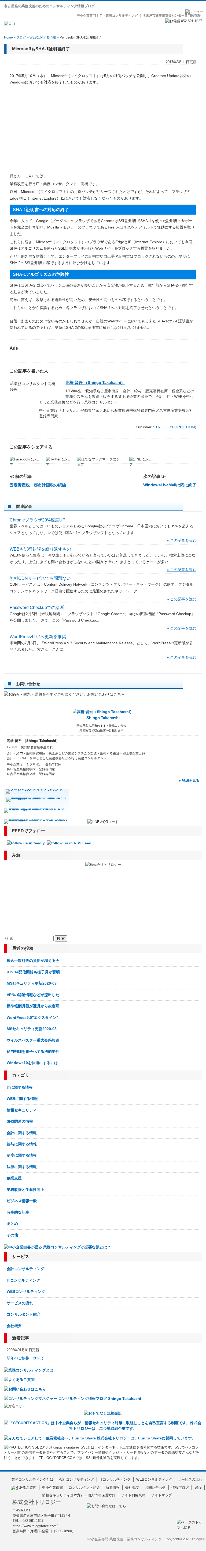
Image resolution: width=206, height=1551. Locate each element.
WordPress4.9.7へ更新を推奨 (38, 636)
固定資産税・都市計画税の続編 (38, 485)
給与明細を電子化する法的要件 (33, 1051)
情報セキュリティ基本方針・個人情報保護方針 (78, 1495)
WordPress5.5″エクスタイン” (32, 1017)
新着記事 (20, 1338)
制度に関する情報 (22, 1155)
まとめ (12, 1223)
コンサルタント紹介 (24, 1314)
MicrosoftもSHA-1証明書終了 (41, 49)
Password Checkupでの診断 (37, 607)
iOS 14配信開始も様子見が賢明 (33, 972)
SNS (198, 1487)
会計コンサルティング (25, 1269)
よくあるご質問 (24, 1487)
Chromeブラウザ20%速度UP (37, 520)
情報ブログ (180, 1487)
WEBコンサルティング (26, 1291)
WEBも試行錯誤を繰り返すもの (40, 549)
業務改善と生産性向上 (25, 1189)
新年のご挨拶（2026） (26, 1358)
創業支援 (14, 1178)
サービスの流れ (20, 1303)
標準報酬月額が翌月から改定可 (33, 1006)
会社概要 (14, 1326)
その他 (12, 1235)
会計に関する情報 (22, 1133)
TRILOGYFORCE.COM (175, 427)
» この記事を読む (181, 541)
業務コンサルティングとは (32, 1479)
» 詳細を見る (189, 781)
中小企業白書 (52, 1487)
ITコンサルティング (23, 1280)
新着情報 (113, 1487)
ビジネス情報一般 (22, 1201)
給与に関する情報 (22, 1144)
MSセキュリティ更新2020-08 (32, 1029)
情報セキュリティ (22, 1110)
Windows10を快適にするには (32, 1063)
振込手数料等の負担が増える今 (33, 960)
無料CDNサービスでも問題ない (40, 578)
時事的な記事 (18, 1212)
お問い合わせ (155, 1487)
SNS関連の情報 (20, 1121)
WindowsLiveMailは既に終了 (169, 485)
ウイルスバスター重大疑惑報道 (33, 1040)
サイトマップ (161, 1495)
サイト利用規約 (133, 1495)
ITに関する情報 (20, 1087)
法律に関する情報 (22, 1167)
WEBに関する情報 (22, 1098)
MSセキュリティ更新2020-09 (32, 983)
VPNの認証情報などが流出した (33, 995)
